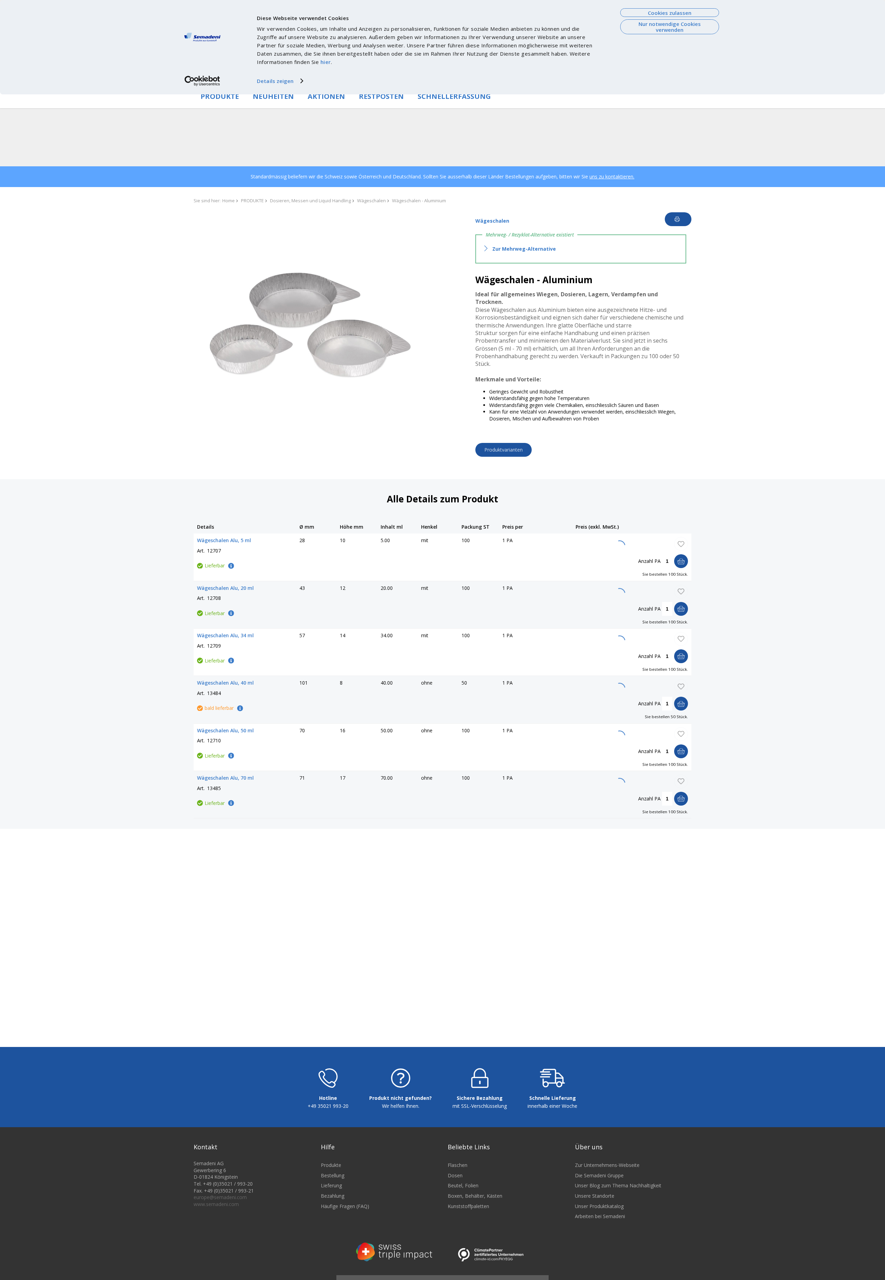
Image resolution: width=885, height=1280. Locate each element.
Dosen (455, 1175)
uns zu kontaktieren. (611, 176)
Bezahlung (332, 1196)
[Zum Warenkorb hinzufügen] (681, 561)
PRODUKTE (220, 96)
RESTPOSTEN (381, 96)
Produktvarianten (503, 449)
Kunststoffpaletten (468, 1206)
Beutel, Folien (463, 1185)
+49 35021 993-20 (328, 1106)
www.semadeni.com (216, 1204)
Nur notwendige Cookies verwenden (670, 26)
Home (228, 200)
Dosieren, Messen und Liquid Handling (310, 200)
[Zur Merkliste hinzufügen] (681, 544)
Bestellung (332, 1175)
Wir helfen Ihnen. (400, 1106)
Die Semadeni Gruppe (599, 1175)
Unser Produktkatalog (599, 1206)
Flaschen (457, 1165)
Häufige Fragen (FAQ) (345, 1206)
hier (325, 61)
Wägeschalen (371, 200)
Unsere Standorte (594, 1196)
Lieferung (331, 1185)
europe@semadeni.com (220, 1197)
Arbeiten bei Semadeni (600, 1216)
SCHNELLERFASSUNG (454, 96)
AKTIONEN (326, 96)
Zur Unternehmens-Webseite (607, 1165)
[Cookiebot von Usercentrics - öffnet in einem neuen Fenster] (202, 81)
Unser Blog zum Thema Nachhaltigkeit (618, 1185)
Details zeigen (275, 80)
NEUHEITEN (273, 96)
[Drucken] (678, 219)
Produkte (331, 1165)
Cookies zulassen (669, 12)
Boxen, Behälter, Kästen (475, 1196)
